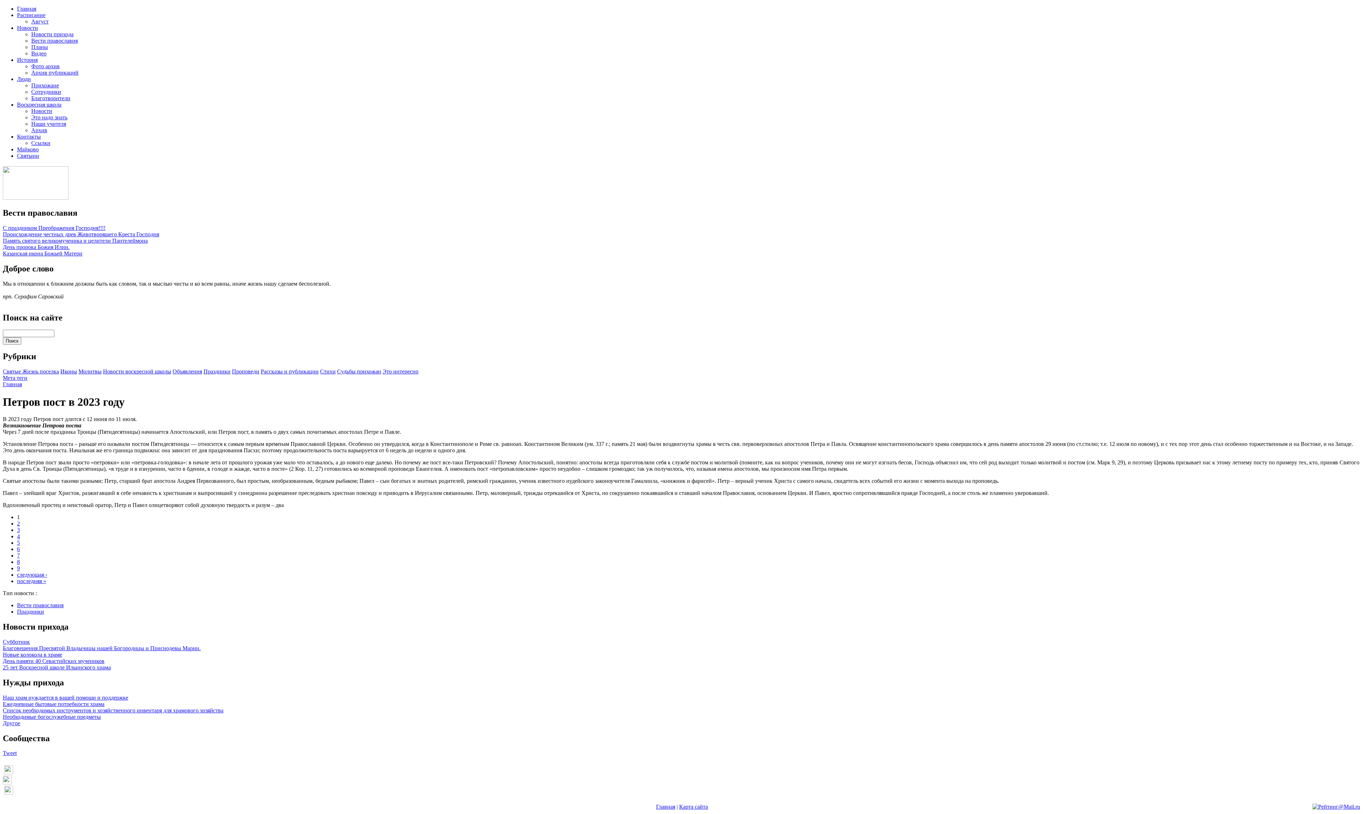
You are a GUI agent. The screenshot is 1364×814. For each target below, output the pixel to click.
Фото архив (45, 66)
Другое (11, 723)
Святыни (28, 156)
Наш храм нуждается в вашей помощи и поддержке (65, 698)
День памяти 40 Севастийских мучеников (53, 661)
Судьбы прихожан (359, 371)
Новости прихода (52, 34)
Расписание (31, 15)
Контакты (29, 137)
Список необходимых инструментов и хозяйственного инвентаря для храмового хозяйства (113, 710)
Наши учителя (48, 124)
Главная (26, 9)
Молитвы (90, 371)
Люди (24, 79)
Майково (28, 149)
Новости (27, 28)
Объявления (187, 371)
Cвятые (12, 371)
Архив (39, 130)
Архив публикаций (55, 73)
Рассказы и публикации (290, 371)
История (27, 60)
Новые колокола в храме (32, 655)
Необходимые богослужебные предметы (52, 717)
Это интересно (400, 371)
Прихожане (45, 85)
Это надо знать (49, 117)
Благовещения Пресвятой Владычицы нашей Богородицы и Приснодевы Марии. (102, 648)
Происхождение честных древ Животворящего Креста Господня (81, 234)
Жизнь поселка (40, 371)
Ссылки (40, 143)
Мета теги (15, 378)
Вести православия (54, 41)
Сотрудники (46, 92)
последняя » (31, 581)
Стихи (328, 371)
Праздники (217, 371)
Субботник (16, 642)
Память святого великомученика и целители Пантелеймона (75, 241)
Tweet (10, 753)
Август (40, 21)
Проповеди (245, 371)
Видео (39, 53)
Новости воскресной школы (137, 371)
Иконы (68, 371)
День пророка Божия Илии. (36, 247)
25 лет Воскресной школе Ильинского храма (57, 667)
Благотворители (50, 98)
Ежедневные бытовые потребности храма (53, 704)
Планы (39, 47)
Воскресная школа (39, 105)
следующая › (32, 575)
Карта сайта (693, 807)
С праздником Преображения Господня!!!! (54, 228)
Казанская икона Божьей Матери (42, 253)
